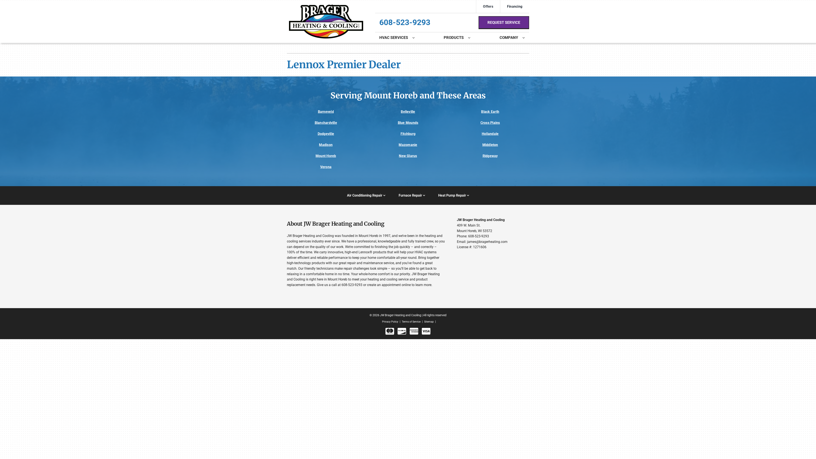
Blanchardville (326, 123)
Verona (326, 167)
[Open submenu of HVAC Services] (415, 37)
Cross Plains (490, 123)
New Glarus (408, 156)
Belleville (408, 112)
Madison (326, 145)
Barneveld (326, 112)
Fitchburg (408, 134)
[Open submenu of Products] (471, 37)
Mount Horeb (326, 156)
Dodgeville (326, 134)
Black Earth (490, 112)
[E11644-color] (326, 6)
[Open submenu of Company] (525, 37)
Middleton (490, 145)
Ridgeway (490, 156)
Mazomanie (408, 145)
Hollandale (490, 134)
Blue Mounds (408, 123)
